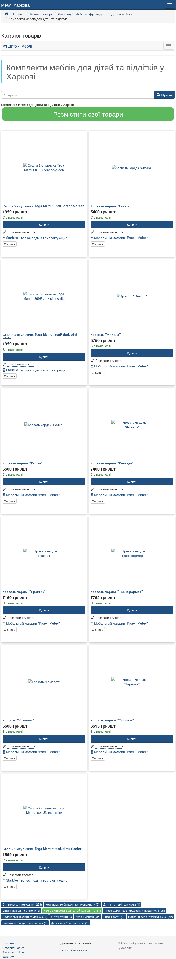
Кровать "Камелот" (18, 720)
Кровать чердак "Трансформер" (117, 591)
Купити (44, 224)
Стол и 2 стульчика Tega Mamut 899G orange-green (44, 206)
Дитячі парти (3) (113, 917)
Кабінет (8, 956)
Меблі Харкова (15, 5)
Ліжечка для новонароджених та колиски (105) (134, 910)
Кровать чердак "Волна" (23, 463)
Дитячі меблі (19, 46)
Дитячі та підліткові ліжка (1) (121, 904)
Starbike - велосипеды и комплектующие (36, 237)
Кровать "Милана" (106, 334)
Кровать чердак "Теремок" (112, 720)
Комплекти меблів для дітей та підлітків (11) (72, 910)
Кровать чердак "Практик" (24, 591)
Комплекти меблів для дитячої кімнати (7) (72, 904)
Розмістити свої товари (88, 113)
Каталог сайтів (13, 952)
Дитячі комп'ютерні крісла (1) (70, 923)
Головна (8, 943)
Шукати (166, 95)
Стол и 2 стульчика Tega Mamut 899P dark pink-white (41, 336)
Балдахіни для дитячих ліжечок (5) (25, 923)
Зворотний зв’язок (73, 950)
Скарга (9, 244)
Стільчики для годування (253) (22, 904)
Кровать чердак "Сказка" (111, 206)
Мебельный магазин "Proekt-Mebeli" (120, 237)
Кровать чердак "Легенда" (112, 463)
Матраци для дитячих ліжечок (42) (150, 917)
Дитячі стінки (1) (61, 917)
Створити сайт (13, 947)
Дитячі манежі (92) (88, 917)
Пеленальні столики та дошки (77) (25, 917)
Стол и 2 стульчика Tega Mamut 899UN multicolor (42, 848)
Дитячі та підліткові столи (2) (21, 910)
